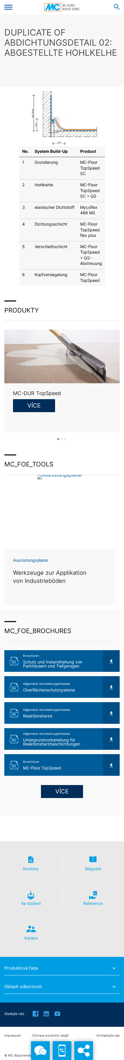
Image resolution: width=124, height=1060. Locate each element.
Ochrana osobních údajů (50, 1035)
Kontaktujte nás (108, 1035)
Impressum (12, 1035)
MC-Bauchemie (62, 7)
